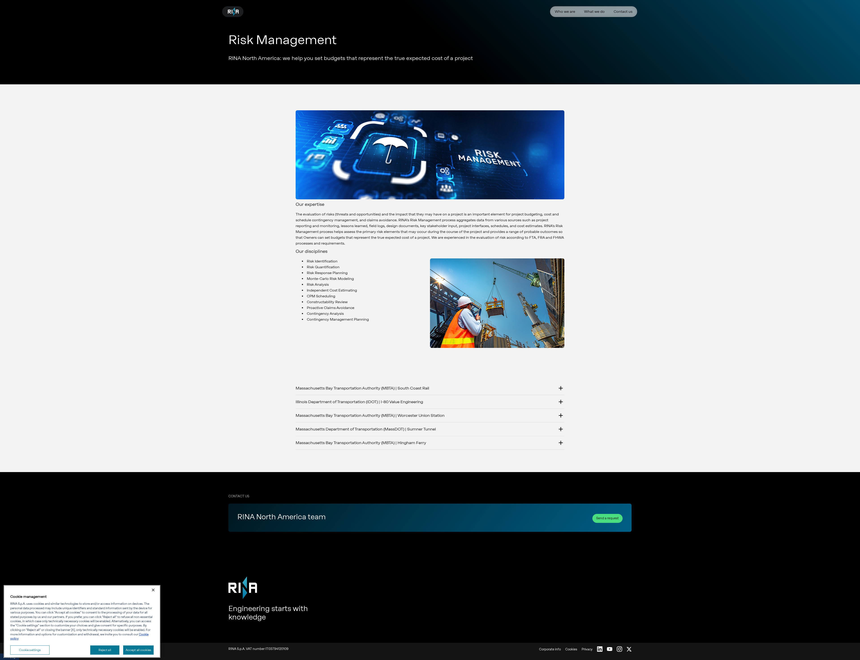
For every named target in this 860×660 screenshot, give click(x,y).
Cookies (571, 649)
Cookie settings (30, 649)
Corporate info (550, 649)
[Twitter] (629, 649)
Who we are (565, 11)
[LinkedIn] (599, 649)
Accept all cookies (138, 649)
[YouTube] (609, 649)
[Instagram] (619, 649)
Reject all (105, 649)
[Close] (153, 590)
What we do (594, 11)
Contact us (623, 11)
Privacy (587, 649)
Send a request (607, 518)
